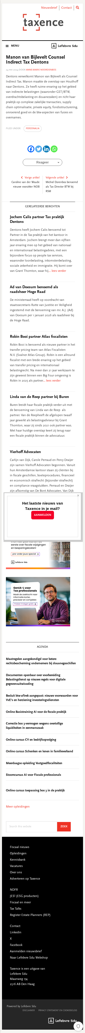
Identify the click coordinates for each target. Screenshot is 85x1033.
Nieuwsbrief (49, 7)
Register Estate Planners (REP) (30, 915)
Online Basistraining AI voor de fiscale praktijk (36, 712)
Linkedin (15, 932)
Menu (15, 46)
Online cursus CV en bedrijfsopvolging (31, 739)
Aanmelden (42, 515)
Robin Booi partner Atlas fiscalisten (39, 337)
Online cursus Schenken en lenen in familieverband (39, 751)
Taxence (42, 22)
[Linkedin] (46, 148)
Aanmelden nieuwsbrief (26, 951)
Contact (66, 7)
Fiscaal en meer (20, 902)
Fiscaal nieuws (19, 847)
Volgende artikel (55, 177)
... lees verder (57, 271)
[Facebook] (30, 148)
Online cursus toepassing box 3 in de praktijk (35, 790)
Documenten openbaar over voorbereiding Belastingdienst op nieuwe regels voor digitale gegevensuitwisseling (35, 680)
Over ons (16, 872)
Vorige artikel (32, 177)
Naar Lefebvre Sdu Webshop (29, 957)
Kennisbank (17, 859)
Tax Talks (15, 908)
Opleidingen (18, 853)
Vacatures (16, 866)
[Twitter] (38, 148)
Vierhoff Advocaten (25, 452)
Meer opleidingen (18, 806)
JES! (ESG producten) (24, 896)
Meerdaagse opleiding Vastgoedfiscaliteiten (34, 763)
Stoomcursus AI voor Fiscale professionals (33, 775)
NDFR (14, 889)
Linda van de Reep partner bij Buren (39, 397)
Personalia (32, 128)
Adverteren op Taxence (25, 878)
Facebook (16, 945)
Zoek (65, 826)
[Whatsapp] (54, 148)
